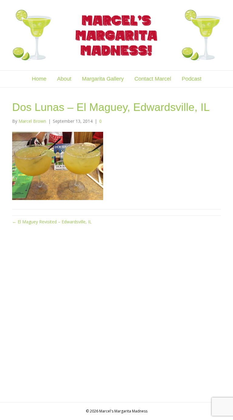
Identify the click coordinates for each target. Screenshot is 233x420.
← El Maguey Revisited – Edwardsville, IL (52, 222)
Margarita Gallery (103, 79)
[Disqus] (116, 312)
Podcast (191, 79)
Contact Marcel (152, 79)
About (64, 79)
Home (39, 79)
